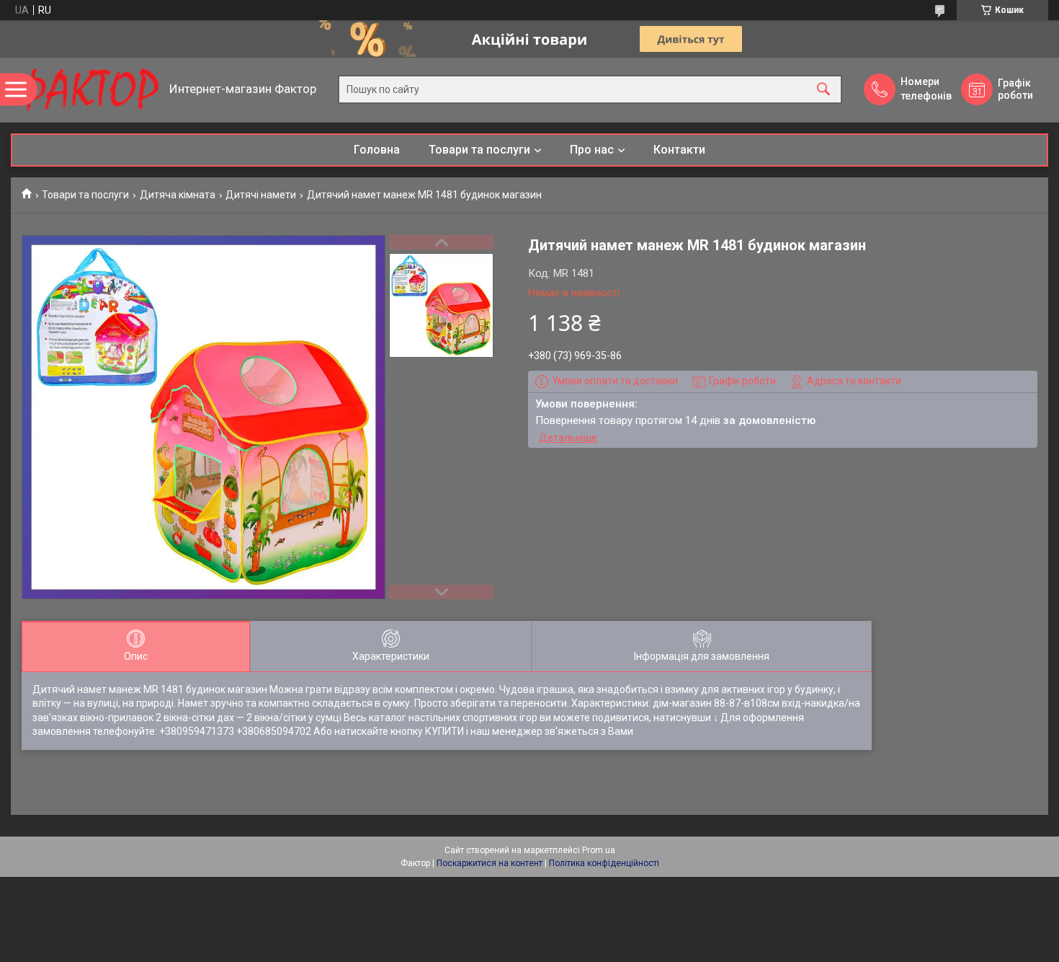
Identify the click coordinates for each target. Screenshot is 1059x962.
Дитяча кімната (177, 194)
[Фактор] (86, 90)
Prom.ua (598, 850)
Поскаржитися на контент (489, 863)
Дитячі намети (260, 194)
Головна (377, 149)
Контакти (679, 149)
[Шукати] (823, 89)
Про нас (592, 149)
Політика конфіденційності (604, 863)
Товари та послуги (479, 149)
